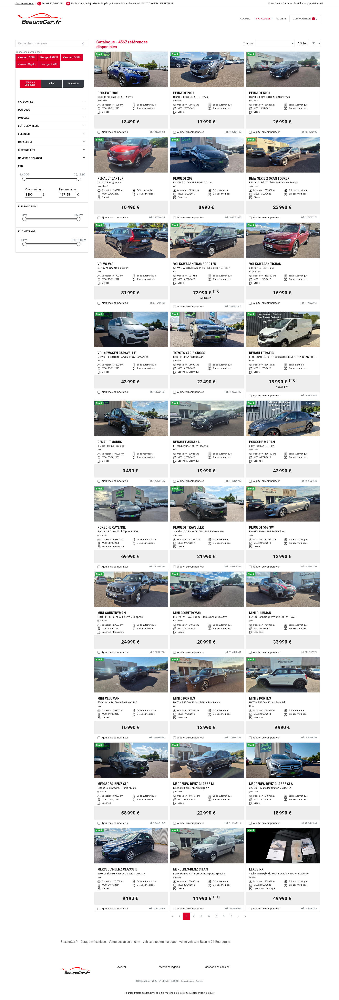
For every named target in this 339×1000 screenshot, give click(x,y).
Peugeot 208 (49, 64)
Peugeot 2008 (49, 57)
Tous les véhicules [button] (30, 83)
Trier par (248, 43)
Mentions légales (169, 967)
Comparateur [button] (303, 18)
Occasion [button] (73, 83)
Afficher (302, 43)
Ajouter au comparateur (114, 131)
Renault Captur (27, 64)
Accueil (245, 18)
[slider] (24, 179)
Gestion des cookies (217, 967)
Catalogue (263, 18)
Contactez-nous (24, 3)
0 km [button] (52, 83)
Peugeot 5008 (71, 57)
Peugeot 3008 (26, 57)
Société (281, 18)
